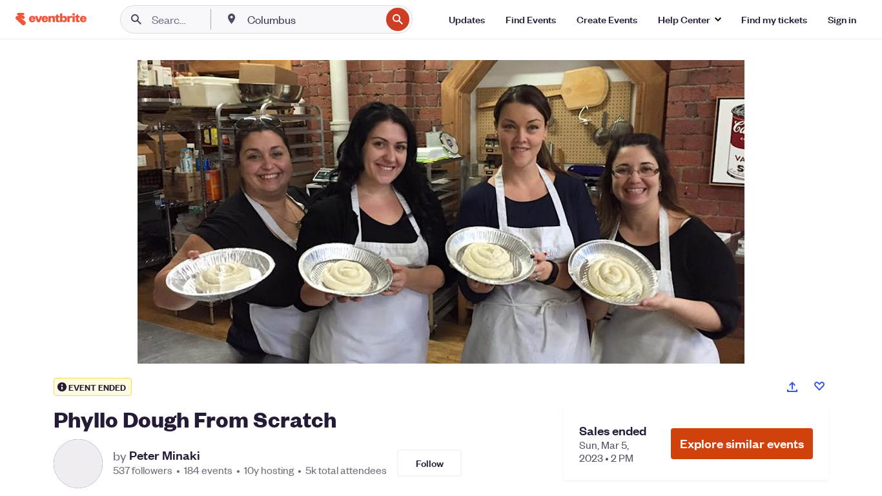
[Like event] (819, 386)
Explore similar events (742, 443)
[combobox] (313, 19)
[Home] (51, 19)
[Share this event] (792, 387)
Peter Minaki (164, 455)
